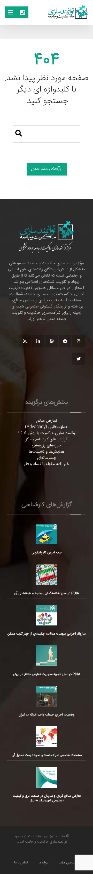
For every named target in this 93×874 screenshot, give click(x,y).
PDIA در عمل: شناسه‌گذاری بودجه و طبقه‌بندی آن (46, 593)
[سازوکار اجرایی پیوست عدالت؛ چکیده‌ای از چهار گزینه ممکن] (46, 615)
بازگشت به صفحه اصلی (46, 169)
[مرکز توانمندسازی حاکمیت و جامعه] (67, 12)
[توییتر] (78, 359)
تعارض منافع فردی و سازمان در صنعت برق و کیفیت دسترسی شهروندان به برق (46, 798)
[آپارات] (51, 341)
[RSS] (25, 341)
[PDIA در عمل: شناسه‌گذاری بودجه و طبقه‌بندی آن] (46, 574)
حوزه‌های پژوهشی (46, 445)
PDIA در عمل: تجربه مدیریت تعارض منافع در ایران (46, 674)
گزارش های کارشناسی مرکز (46, 439)
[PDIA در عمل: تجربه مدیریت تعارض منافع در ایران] (46, 655)
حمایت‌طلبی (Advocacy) (46, 426)
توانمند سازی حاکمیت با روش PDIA (46, 433)
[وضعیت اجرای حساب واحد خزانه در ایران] (46, 696)
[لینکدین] (38, 341)
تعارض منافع (46, 420)
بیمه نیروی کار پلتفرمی (46, 552)
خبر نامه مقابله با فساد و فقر (46, 464)
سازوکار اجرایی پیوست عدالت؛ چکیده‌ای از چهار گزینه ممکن (46, 634)
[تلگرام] (65, 341)
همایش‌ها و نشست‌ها (46, 451)
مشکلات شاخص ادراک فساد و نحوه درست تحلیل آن (47, 755)
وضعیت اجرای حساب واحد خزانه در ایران (46, 715)
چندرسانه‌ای (46, 457)
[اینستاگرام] (78, 341)
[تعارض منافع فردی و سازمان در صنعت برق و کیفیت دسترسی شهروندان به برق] (46, 777)
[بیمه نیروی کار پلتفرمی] (46, 534)
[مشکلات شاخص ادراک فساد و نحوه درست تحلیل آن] (46, 736)
